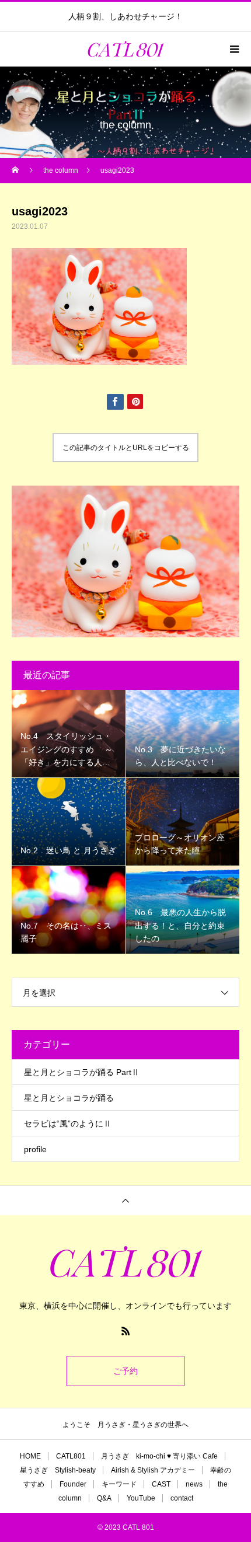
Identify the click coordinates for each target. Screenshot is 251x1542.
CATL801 (71, 1456)
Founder (73, 1484)
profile (35, 1149)
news (194, 1484)
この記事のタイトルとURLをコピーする (125, 448)
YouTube (141, 1498)
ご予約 (125, 1371)
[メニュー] (233, 49)
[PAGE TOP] (125, 1200)
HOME (30, 1456)
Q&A (104, 1498)
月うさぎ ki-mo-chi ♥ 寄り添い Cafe (159, 1456)
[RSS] (125, 1331)
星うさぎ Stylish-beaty (58, 1470)
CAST (161, 1484)
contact (181, 1498)
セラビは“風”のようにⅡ (67, 1123)
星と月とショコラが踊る (69, 1098)
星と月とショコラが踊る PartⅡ (82, 1072)
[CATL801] (125, 1262)
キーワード (119, 1484)
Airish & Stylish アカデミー (153, 1470)
